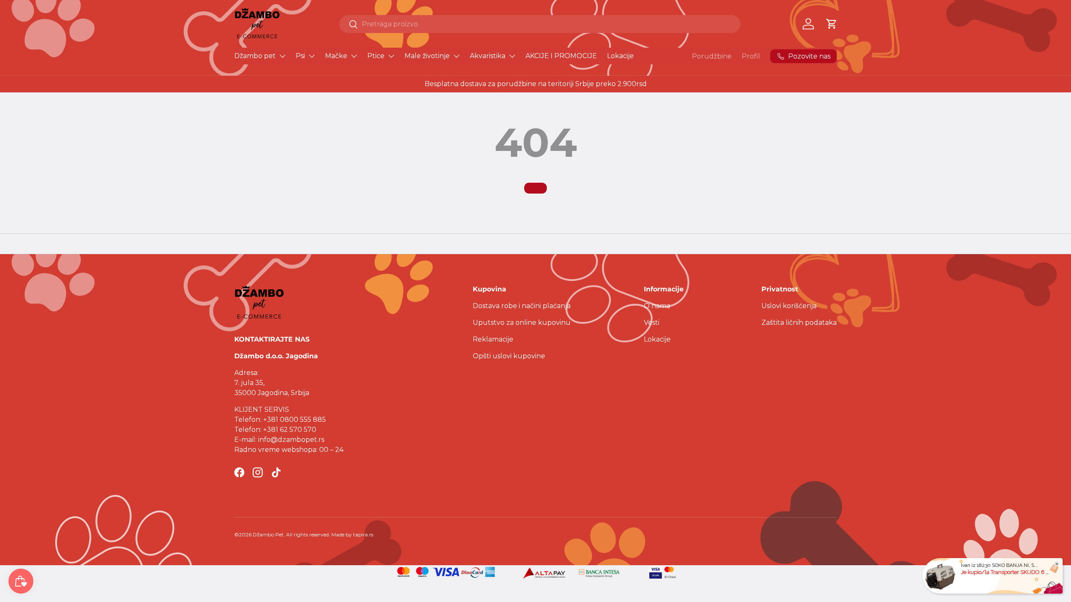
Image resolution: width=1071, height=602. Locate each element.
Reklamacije (493, 339)
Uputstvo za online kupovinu (522, 323)
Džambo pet (255, 56)
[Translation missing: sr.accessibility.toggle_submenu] (282, 56)
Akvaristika (487, 56)
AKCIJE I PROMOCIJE (561, 56)
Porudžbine (712, 56)
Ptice (375, 56)
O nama (657, 306)
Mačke (336, 56)
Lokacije (620, 56)
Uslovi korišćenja (789, 306)
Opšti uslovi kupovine (509, 356)
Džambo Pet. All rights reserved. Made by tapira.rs (313, 534)
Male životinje (427, 56)
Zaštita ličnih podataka (799, 323)
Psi (300, 56)
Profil (751, 56)
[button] (831, 24)
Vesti (651, 323)
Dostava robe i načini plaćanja (522, 306)
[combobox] (539, 24)
